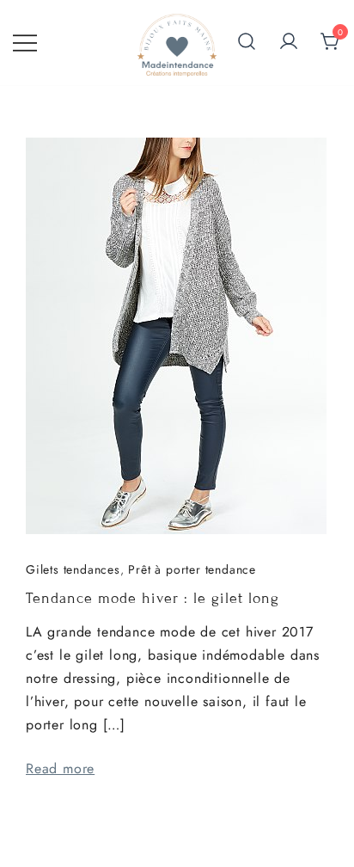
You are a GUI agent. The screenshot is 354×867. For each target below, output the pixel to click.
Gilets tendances (73, 569)
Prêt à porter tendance (192, 569)
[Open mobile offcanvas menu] (25, 42)
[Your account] (288, 42)
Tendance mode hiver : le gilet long (152, 598)
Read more (60, 768)
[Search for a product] (246, 43)
